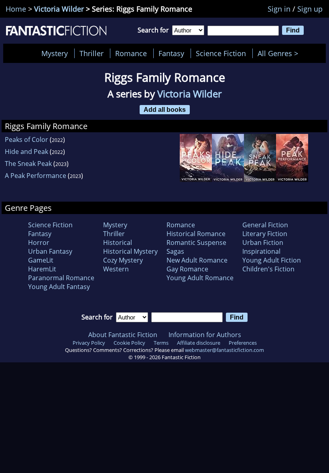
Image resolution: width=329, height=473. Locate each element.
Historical (117, 242)
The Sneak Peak (28, 163)
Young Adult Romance (200, 277)
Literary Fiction (264, 233)
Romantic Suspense (196, 242)
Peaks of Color (26, 139)
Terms (161, 342)
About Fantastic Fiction (122, 334)
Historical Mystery (130, 251)
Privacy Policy (89, 342)
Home (16, 9)
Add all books (165, 109)
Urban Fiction (262, 242)
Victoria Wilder (59, 9)
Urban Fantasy (50, 251)
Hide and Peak (26, 151)
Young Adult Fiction (271, 260)
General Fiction (265, 224)
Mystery (54, 53)
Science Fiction (221, 53)
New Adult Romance (197, 260)
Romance (131, 53)
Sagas (175, 251)
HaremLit (42, 269)
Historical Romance (196, 233)
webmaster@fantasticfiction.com (224, 350)
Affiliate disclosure (198, 342)
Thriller (91, 53)
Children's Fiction (268, 269)
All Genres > (280, 53)
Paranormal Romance (61, 277)
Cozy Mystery (123, 260)
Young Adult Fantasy (59, 286)
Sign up (310, 9)
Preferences (243, 342)
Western (116, 269)
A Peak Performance (35, 175)
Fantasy (171, 53)
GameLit (40, 260)
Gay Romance (187, 269)
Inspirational (261, 251)
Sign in (279, 9)
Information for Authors (205, 334)
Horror (38, 242)
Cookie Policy (129, 342)
